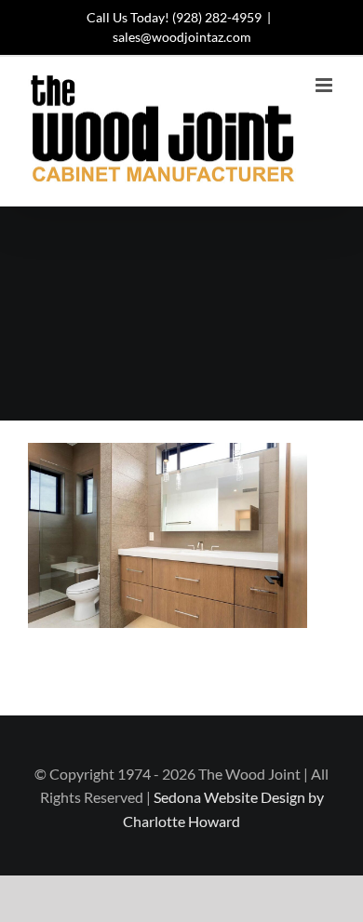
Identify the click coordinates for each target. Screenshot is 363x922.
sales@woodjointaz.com (182, 37)
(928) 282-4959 (217, 17)
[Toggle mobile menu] (325, 85)
